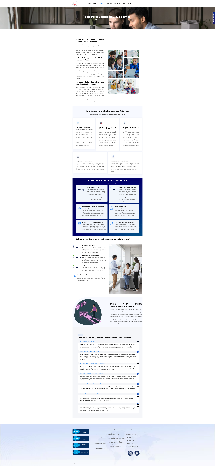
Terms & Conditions (137, 462)
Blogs (124, 3)
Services (101, 3)
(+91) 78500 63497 (130, 440)
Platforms (109, 3)
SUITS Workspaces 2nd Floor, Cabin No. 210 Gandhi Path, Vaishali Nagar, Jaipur (116, 437)
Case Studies (117, 3)
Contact (129, 3)
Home (89, 3)
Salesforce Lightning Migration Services (100, 437)
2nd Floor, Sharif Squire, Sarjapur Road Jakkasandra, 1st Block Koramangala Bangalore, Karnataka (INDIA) (116, 442)
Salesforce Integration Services (100, 443)
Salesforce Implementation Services (99, 433)
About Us (95, 3)
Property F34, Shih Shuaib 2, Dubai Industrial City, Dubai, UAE (115, 433)
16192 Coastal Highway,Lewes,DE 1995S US (115, 447)
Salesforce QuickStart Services (100, 446)
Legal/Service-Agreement (136, 463)
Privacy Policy (128, 462)
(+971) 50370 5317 (130, 443)
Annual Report (121, 462)
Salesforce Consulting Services (100, 441)
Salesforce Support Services (99, 448)
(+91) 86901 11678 (130, 437)
